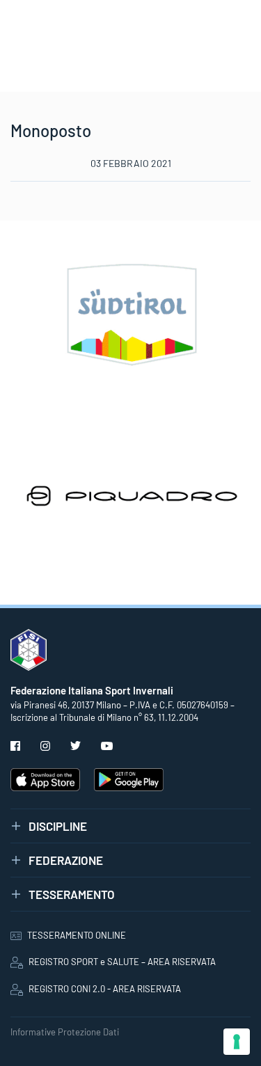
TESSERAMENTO (72, 894)
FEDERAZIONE (66, 860)
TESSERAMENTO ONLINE (76, 935)
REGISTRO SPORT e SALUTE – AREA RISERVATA (122, 961)
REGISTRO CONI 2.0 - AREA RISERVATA (105, 988)
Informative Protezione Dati (64, 1031)
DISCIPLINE (58, 826)
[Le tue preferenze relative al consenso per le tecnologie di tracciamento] (236, 1041)
